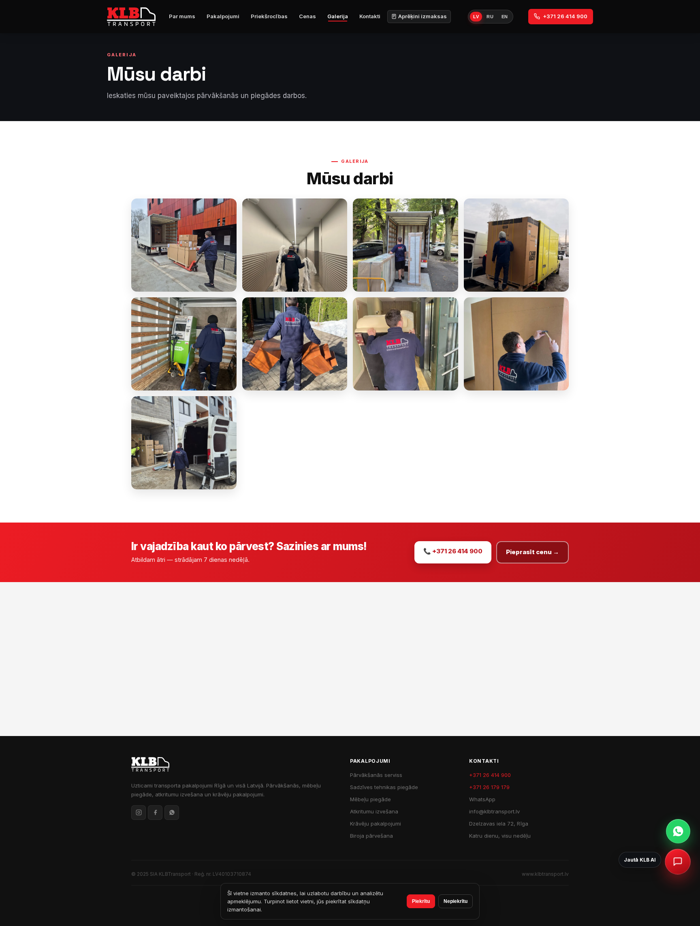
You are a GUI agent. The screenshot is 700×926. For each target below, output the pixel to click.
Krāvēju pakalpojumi (375, 823)
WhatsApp (482, 799)
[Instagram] (138, 812)
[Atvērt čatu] (678, 862)
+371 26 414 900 (565, 16)
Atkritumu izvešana (374, 811)
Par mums (182, 16)
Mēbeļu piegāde (370, 799)
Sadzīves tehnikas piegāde (384, 787)
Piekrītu (421, 901)
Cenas (307, 16)
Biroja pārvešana (371, 835)
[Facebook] (155, 812)
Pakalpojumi (223, 16)
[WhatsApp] (171, 812)
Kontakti (369, 16)
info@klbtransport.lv (494, 811)
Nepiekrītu (455, 901)
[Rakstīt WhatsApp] (678, 831)
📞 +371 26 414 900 (452, 551)
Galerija (337, 16)
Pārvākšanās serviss (376, 775)
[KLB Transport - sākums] (131, 16)
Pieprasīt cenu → (532, 552)
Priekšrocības (269, 16)
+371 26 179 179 (489, 787)
